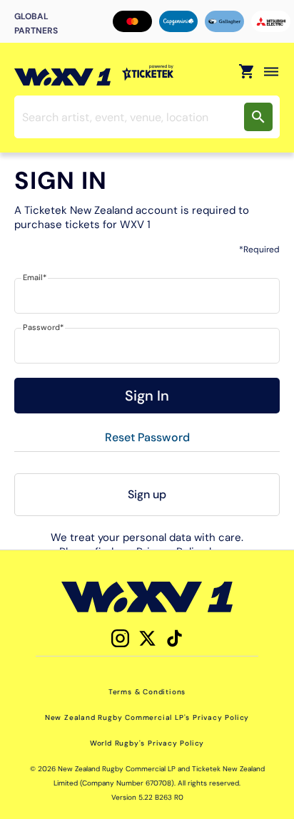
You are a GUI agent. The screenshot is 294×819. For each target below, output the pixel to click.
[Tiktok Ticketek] (174, 638)
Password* (43, 327)
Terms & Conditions (147, 691)
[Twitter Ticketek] (147, 638)
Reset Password (147, 437)
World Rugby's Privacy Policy (147, 743)
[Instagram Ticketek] (120, 638)
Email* (34, 277)
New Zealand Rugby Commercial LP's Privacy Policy (147, 717)
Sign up (147, 494)
